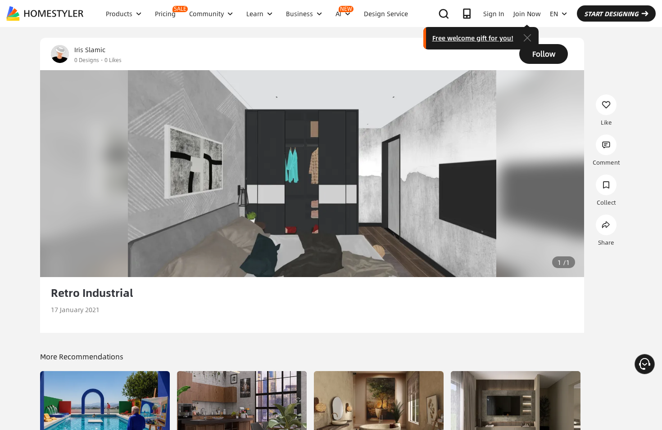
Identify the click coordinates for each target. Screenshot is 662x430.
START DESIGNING (611, 13)
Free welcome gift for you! (472, 37)
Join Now (527, 13)
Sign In (493, 13)
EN (554, 13)
